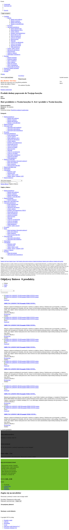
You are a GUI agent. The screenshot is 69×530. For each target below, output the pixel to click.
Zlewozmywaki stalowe (13, 238)
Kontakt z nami (8, 520)
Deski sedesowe (11, 206)
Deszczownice (11, 216)
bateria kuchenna (37, 261)
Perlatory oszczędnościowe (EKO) (16, 210)
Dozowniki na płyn (12, 212)
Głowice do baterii (12, 215)
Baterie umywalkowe (13, 192)
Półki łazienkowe (12, 224)
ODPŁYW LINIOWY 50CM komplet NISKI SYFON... (20, 325)
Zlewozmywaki (8, 236)
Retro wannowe (11, 233)
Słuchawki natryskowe (13, 207)
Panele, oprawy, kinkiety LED (15, 248)
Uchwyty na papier (12, 221)
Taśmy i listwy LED (12, 247)
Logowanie (7, 4)
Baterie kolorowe (12, 199)
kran (7, 261)
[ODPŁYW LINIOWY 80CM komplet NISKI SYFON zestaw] (21, 361)
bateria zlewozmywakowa (26, 261)
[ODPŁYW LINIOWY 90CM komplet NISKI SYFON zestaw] (21, 386)
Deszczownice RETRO (13, 235)
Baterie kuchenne (8, 198)
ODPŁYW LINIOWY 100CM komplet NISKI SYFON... (20, 414)
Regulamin (7, 523)
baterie (11, 261)
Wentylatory (7, 241)
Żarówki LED (11, 245)
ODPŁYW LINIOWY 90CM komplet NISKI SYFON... (20, 394)
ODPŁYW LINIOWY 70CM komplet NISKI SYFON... (20, 303)
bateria (2, 261)
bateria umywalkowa (48, 261)
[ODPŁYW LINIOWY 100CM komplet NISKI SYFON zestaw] (21, 406)
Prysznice (6, 227)
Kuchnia (6, 251)
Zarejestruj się (7, 6)
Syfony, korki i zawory (13, 225)
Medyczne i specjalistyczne (11, 201)
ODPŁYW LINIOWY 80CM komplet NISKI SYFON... (20, 369)
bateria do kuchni (58, 261)
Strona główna (4, 184)
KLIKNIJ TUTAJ (8, 81)
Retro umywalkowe (12, 231)
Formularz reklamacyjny (10, 528)
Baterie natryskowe (12, 195)
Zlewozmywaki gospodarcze (15, 254)
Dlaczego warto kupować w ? (12, 526)
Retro (5, 228)
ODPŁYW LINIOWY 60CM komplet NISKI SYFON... (20, 347)
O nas (5, 525)
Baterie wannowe (12, 193)
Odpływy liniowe (8, 250)
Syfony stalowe (11, 209)
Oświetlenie (7, 242)
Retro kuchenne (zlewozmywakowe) (17, 230)
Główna (6, 521)
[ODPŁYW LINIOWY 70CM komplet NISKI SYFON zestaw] (21, 295)
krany (14, 261)
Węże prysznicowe (12, 213)
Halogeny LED (11, 244)
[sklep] (3, 74)
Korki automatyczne (12, 204)
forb (17, 261)
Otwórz (7, 77)
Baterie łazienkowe (9, 190)
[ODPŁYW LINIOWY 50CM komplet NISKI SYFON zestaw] (21, 317)
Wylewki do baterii (12, 222)
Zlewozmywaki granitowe (14, 239)
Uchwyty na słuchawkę (13, 219)
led (5, 261)
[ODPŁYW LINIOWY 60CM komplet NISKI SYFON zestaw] (21, 339)
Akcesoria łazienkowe (10, 203)
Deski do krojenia (12, 253)
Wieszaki (9, 218)
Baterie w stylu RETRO (13, 196)
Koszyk (6, 10)
